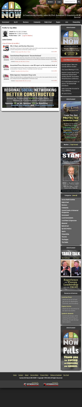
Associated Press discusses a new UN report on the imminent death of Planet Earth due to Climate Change (33, 66)
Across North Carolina (68, 199)
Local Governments (67, 218)
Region (58, 22)
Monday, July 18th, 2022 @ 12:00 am (22, 61)
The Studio (65, 242)
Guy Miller (55, 51)
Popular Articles (66, 306)
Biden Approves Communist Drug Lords (23, 75)
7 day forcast (74, 144)
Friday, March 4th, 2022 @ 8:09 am (21, 71)
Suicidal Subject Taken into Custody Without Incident (69, 65)
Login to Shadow (27, 35)
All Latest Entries (67, 93)
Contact (20, 375)
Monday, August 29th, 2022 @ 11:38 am (22, 51)
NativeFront (65, 226)
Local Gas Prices (67, 297)
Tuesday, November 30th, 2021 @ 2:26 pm (23, 80)
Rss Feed (66, 375)
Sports (64, 231)
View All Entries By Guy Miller (11, 43)
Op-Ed (15, 22)
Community (37, 22)
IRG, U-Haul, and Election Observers (22, 46)
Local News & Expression (69, 220)
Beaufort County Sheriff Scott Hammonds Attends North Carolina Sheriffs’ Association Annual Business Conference (70, 75)
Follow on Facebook (56, 375)
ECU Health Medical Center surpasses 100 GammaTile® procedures (71, 83)
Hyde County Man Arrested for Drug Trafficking (70, 89)
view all (75, 195)
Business (26, 22)
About (26, 375)
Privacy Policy (44, 375)
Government (5, 22)
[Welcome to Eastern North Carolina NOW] (11, 10)
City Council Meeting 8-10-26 (70, 69)
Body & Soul (48, 22)
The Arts (64, 237)
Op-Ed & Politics (66, 228)
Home (15, 375)
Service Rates (34, 375)
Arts (67, 22)
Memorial (64, 223)
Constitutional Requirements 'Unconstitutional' (25, 56)
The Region (65, 239)
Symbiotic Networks (68, 313)
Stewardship (76, 22)
